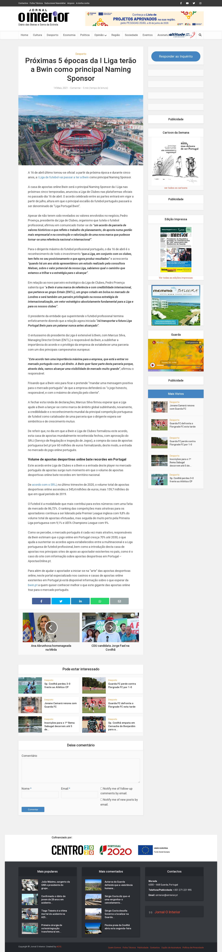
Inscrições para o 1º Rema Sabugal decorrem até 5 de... (59, 726)
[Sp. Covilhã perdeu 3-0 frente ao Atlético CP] (160, 479)
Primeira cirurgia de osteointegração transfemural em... (51, 928)
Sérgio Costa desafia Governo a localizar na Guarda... (117, 914)
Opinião (99, 35)
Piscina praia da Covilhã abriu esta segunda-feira (118, 927)
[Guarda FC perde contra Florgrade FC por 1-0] (160, 442)
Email (65, 788)
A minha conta (82, 3)
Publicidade (142, 947)
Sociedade (131, 35)
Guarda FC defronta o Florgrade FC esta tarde (183, 425)
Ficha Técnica (36, 3)
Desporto (52, 35)
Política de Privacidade (193, 947)
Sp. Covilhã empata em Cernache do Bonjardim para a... (121, 726)
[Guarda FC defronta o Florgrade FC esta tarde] (160, 424)
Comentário (29, 755)
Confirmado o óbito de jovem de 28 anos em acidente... (53, 899)
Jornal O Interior (167, 912)
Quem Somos (114, 947)
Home (24, 35)
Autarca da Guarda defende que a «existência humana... (119, 885)
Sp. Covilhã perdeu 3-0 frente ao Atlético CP (182, 480)
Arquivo (70, 3)
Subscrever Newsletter (55, 3)
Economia (69, 35)
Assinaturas (164, 35)
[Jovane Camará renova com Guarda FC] (160, 407)
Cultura (37, 35)
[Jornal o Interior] (43, 15)
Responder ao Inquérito (176, 56)
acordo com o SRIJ (44, 484)
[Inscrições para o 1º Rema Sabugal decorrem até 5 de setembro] (160, 460)
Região (115, 35)
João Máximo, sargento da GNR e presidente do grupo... (55, 885)
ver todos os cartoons (175, 188)
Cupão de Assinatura (171, 947)
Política (85, 35)
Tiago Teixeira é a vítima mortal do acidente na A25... (54, 914)
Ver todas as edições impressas (176, 277)
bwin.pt (33, 585)
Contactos (23, 3)
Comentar (75, 88)
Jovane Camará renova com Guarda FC (182, 407)
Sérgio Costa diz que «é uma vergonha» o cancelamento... (117, 899)
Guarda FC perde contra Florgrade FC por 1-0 (183, 443)
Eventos (148, 35)
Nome (27, 788)
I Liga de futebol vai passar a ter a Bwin (63, 177)
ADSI (59, 946)
